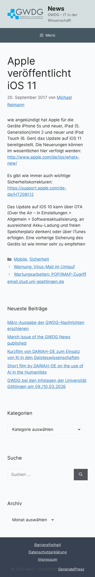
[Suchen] (81, 475)
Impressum (47, 559)
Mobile (20, 259)
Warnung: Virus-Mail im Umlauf (44, 266)
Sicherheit (39, 259)
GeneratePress (71, 569)
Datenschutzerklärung (47, 552)
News (56, 8)
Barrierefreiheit (47, 544)
